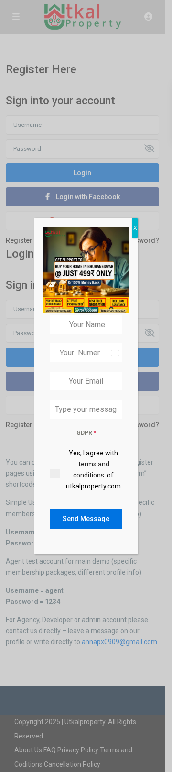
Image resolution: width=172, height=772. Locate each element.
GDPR (86, 433)
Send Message (86, 518)
